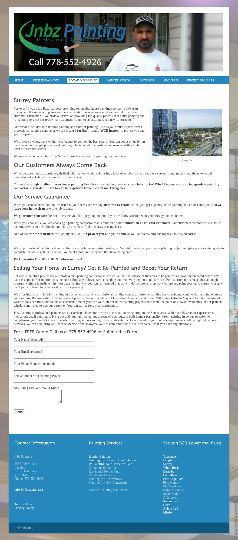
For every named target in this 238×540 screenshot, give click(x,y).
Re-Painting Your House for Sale (110, 464)
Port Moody (171, 482)
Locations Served (83, 80)
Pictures (147, 80)
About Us (170, 80)
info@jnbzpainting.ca (28, 489)
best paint (41, 141)
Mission (168, 512)
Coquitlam (170, 475)
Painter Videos (118, 80)
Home (19, 80)
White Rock (171, 468)
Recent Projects (200, 80)
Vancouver (170, 456)
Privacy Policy (24, 508)
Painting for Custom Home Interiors (112, 460)
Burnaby (168, 471)
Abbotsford (170, 508)
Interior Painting (100, 456)
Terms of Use (23, 504)
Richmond (170, 501)
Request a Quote (46, 80)
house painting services (106, 108)
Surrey (167, 464)
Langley (168, 460)
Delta (166, 505)
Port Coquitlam (173, 479)
